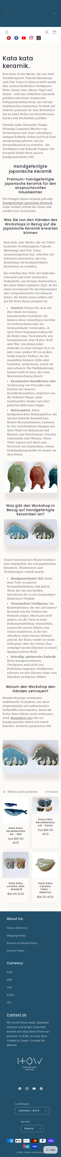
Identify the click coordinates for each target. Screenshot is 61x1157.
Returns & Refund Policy (22, 943)
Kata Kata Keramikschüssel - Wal (15, 831)
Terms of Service (17, 928)
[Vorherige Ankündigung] (6, 13)
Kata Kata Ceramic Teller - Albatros (45, 888)
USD (9, 987)
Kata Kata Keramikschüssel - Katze (45, 822)
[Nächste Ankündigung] (54, 13)
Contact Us (16, 1015)
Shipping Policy (16, 935)
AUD (10, 972)
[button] (7, 32)
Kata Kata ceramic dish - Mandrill (16, 886)
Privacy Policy (15, 950)
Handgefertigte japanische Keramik (28, 203)
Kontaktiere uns (22, 718)
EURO (10, 995)
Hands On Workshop (34, 1152)
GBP (9, 979)
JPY (9, 1002)
